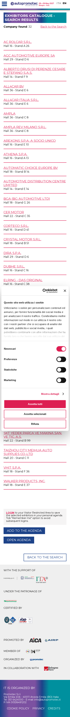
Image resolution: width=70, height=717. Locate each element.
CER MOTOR (14, 212)
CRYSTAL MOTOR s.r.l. (22, 239)
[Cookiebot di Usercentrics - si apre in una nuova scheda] (43, 291)
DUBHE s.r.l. (14, 266)
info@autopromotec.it (47, 699)
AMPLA (9, 113)
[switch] (61, 359)
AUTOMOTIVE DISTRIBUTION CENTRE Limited (35, 183)
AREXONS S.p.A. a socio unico (30, 141)
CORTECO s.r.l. (16, 226)
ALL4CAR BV (14, 86)
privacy (38, 708)
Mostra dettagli (50, 393)
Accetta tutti (35, 404)
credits (54, 708)
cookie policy (18, 708)
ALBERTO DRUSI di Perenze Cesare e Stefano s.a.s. (35, 71)
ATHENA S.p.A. (15, 154)
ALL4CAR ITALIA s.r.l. (21, 100)
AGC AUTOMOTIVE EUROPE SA (29, 55)
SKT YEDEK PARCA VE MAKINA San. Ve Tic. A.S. (33, 435)
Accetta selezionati (35, 414)
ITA (59, 3)
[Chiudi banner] (65, 291)
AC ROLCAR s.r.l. (18, 42)
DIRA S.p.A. (12, 253)
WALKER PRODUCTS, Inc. (24, 481)
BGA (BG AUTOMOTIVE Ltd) (27, 199)
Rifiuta (35, 423)
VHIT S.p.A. (12, 467)
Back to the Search (53, 26)
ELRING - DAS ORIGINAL (23, 280)
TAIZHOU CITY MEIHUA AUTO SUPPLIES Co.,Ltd (28, 452)
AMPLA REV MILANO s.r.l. (25, 127)
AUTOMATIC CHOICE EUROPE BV (31, 168)
